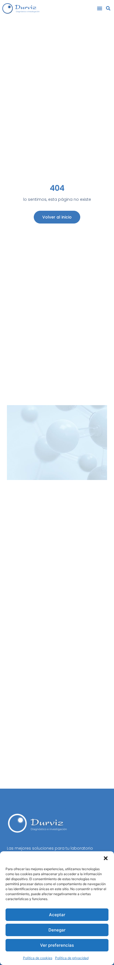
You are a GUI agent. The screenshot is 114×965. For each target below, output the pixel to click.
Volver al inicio (57, 217)
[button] (105, 858)
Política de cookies (37, 958)
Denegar (57, 930)
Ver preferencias (57, 945)
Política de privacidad (72, 958)
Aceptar (57, 914)
